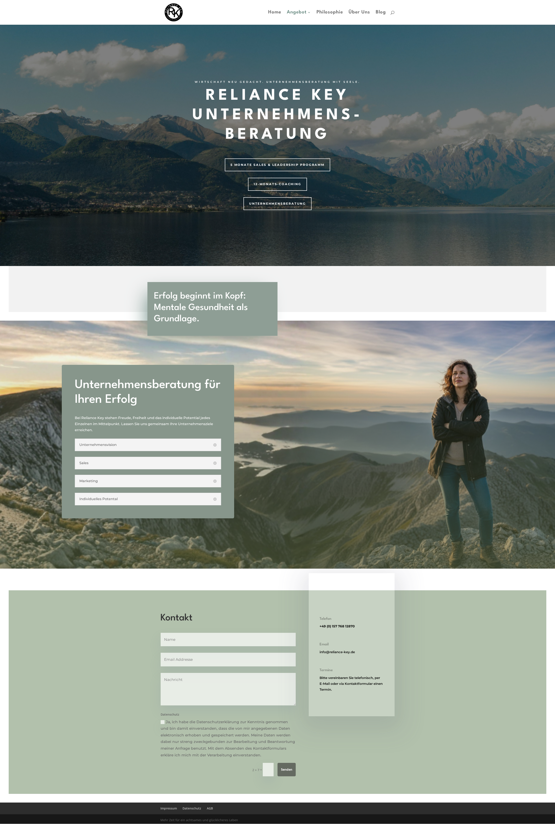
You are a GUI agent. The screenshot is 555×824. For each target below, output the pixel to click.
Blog (381, 13)
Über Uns (359, 13)
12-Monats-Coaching (277, 184)
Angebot (297, 13)
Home (274, 13)
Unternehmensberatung (277, 204)
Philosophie (330, 13)
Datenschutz (192, 808)
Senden (286, 770)
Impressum (168, 808)
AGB (210, 808)
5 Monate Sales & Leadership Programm (277, 165)
